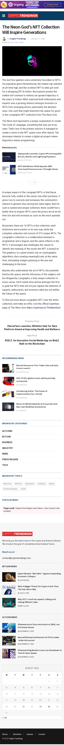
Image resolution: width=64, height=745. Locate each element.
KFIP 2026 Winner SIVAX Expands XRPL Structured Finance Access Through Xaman (38, 168)
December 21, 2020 (26, 631)
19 (23, 700)
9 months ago (23, 372)
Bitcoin (6, 436)
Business (7, 442)
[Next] (34, 182)
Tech (5, 465)
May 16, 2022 (24, 606)
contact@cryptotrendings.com (16, 558)
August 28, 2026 (25, 173)
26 (23, 706)
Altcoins (7, 431)
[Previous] (29, 182)
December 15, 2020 (26, 644)
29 (49, 706)
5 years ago (22, 385)
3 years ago (22, 398)
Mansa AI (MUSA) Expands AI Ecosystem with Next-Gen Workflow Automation (36, 405)
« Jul (4, 717)
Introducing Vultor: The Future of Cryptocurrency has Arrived (31, 392)
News (5, 454)
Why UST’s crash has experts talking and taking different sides (37, 601)
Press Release (10, 459)
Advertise (17, 734)
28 (40, 706)
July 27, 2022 (24, 593)
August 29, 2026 (25, 160)
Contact (41, 734)
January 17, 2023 (38, 39)
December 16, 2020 (26, 657)
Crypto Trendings (18, 39)
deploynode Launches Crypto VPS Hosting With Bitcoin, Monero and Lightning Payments (39, 155)
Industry (7, 448)
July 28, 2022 (24, 580)
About (5, 734)
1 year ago (22, 410)
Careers (29, 734)
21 (40, 700)
